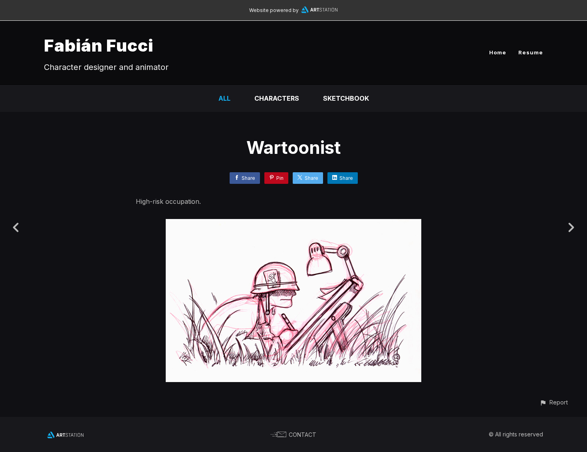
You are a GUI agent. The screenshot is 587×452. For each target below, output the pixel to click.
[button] (553, 402)
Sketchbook (346, 98)
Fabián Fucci (98, 45)
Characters (276, 98)
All (224, 98)
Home (497, 52)
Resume (530, 52)
